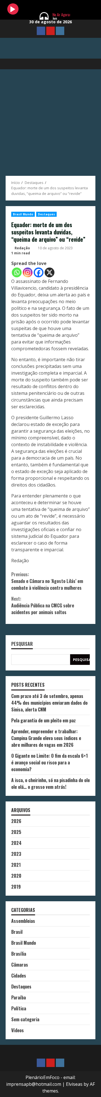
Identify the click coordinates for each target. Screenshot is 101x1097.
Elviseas (74, 1084)
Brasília (18, 953)
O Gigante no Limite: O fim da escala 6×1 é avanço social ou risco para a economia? (49, 762)
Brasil (16, 931)
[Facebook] (38, 272)
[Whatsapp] (17, 272)
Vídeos (17, 1030)
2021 (16, 864)
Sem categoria (25, 1019)
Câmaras (19, 964)
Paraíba (18, 997)
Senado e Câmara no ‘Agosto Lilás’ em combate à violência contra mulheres (47, 581)
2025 (16, 832)
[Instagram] (28, 272)
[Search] (88, 64)
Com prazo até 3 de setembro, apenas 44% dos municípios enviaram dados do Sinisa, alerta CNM (49, 703)
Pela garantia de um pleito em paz (43, 720)
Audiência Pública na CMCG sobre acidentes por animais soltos (42, 605)
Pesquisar (22, 644)
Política (18, 1008)
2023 (16, 854)
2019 (16, 886)
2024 (16, 843)
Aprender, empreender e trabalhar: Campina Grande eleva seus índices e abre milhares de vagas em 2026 (46, 738)
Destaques (46, 214)
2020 (16, 875)
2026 (16, 821)
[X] (49, 272)
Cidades (18, 975)
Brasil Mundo (23, 214)
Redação (22, 248)
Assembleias (23, 921)
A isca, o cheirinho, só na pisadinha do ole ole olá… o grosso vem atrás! (50, 783)
